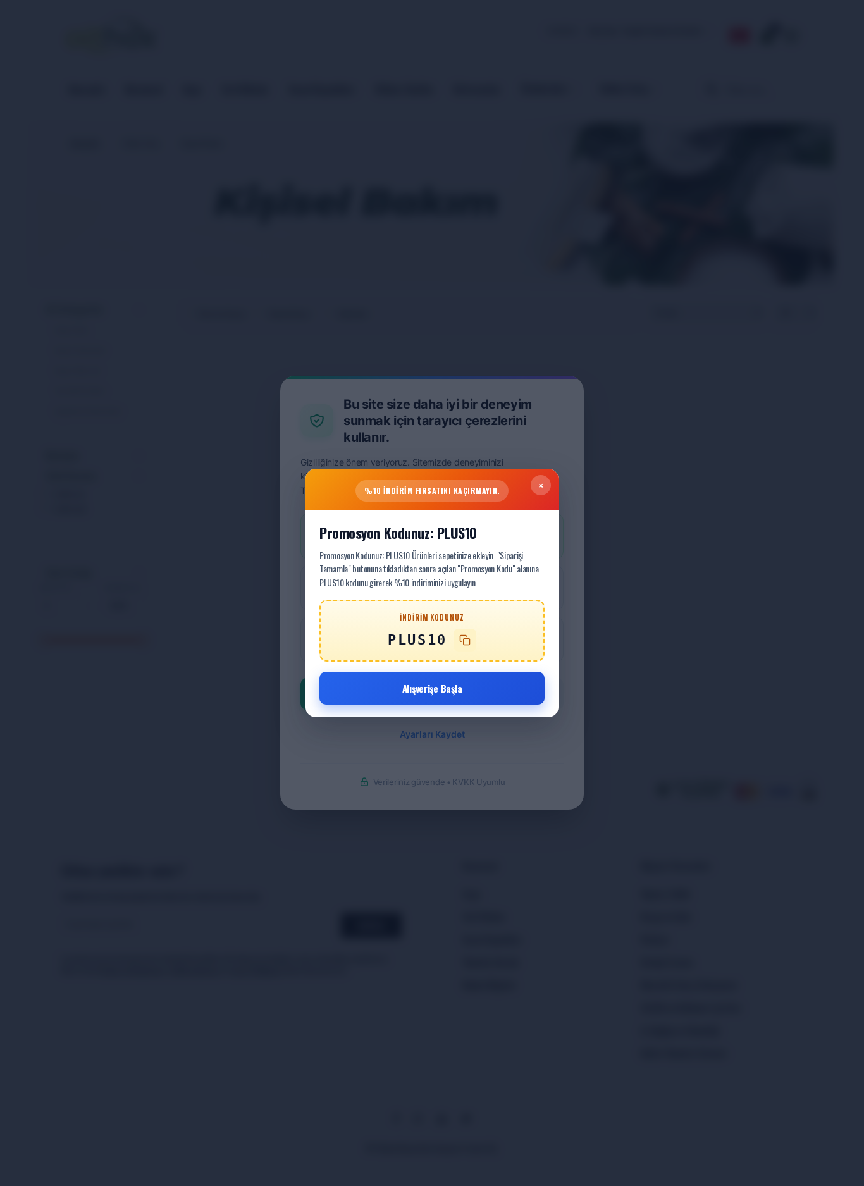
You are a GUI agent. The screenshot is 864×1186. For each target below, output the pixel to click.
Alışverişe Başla (432, 688)
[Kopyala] (465, 640)
